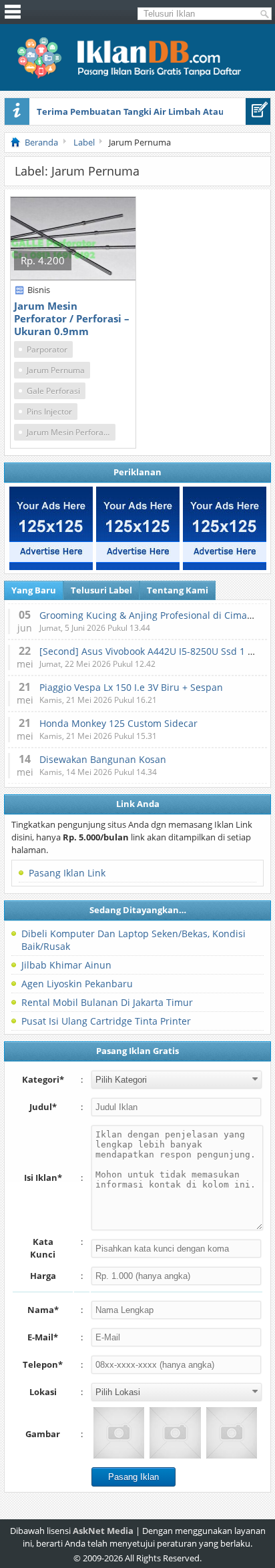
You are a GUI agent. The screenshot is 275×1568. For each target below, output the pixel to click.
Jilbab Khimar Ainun (66, 965)
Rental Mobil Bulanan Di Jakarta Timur (107, 1002)
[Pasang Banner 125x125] (51, 528)
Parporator (47, 349)
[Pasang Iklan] (258, 111)
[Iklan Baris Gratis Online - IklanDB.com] (137, 76)
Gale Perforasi (53, 391)
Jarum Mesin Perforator (70, 432)
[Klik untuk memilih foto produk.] (118, 1432)
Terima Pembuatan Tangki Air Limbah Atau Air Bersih (153, 111)
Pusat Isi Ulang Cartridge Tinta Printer (106, 1021)
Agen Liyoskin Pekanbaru (77, 983)
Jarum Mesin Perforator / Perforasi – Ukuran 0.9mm (71, 318)
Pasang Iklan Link (67, 872)
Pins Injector (49, 411)
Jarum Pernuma (56, 370)
